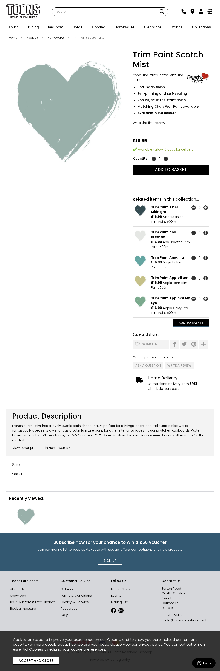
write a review (179, 365)
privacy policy (150, 644)
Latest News (120, 589)
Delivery (67, 589)
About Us (17, 589)
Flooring (98, 27)
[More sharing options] (203, 344)
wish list (150, 344)
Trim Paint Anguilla (167, 257)
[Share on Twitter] (184, 344)
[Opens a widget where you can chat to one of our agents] (204, 663)
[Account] (201, 11)
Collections (201, 27)
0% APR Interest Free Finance (32, 602)
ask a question (148, 365)
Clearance (152, 27)
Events (116, 595)
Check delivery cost (163, 388)
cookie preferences (88, 649)
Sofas (77, 27)
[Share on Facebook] (174, 344)
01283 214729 (175, 615)
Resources (69, 608)
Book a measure (23, 608)
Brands (177, 27)
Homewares (124, 27)
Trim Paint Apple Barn (169, 277)
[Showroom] (192, 11)
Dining (33, 27)
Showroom (18, 595)
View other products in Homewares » (41, 447)
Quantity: (140, 159)
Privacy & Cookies (75, 602)
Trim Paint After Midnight (164, 209)
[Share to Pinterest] (193, 344)
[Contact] (183, 11)
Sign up (110, 560)
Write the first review (149, 122)
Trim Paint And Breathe (163, 234)
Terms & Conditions (76, 595)
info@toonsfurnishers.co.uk (186, 620)
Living (14, 27)
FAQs (65, 615)
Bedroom (55, 27)
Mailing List (119, 602)
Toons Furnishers (23, 11)
